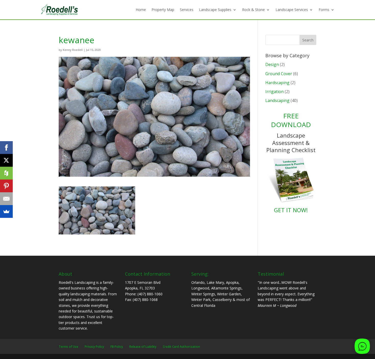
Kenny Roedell (73, 50)
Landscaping (277, 100)
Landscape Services (292, 9)
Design (272, 64)
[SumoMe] (6, 211)
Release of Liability (142, 346)
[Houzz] (6, 173)
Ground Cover (278, 73)
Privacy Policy (94, 346)
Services (186, 9)
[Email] (6, 198)
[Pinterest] (6, 186)
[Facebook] (6, 147)
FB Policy (116, 346)
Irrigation (274, 91)
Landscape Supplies (215, 9)
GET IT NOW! (291, 210)
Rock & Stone (253, 9)
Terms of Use (68, 346)
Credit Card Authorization (181, 346)
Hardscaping (277, 82)
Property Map (163, 9)
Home (141, 9)
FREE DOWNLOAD (291, 120)
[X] (6, 160)
